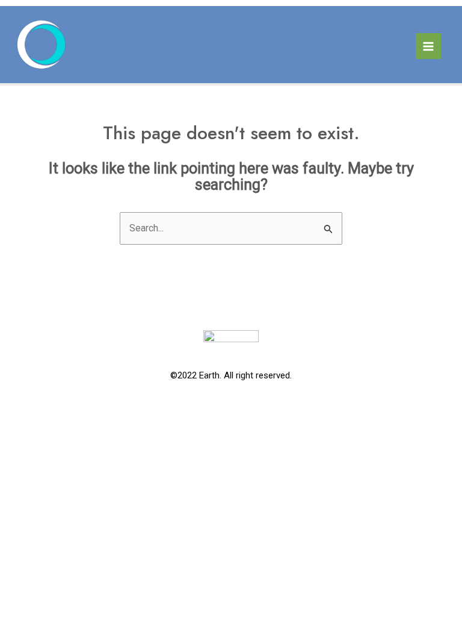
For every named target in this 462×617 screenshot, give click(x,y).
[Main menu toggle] (428, 45)
